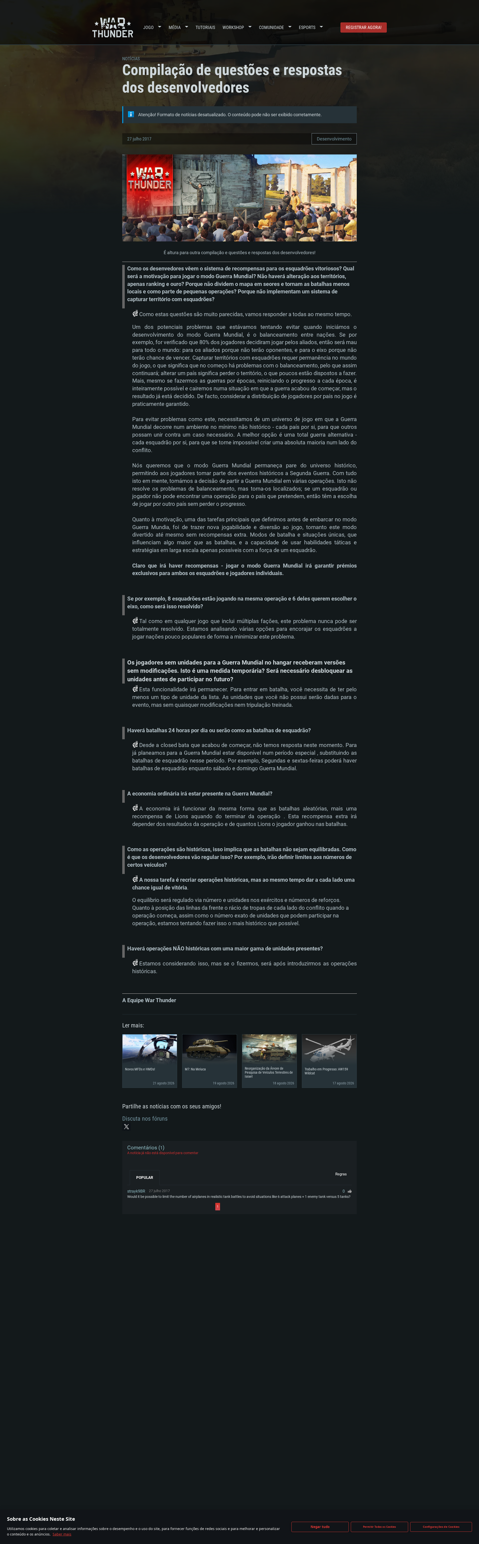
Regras (341, 1174)
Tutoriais (205, 27)
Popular (144, 1177)
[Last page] (264, 1206)
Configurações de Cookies (441, 1527)
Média (175, 27)
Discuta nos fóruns (145, 1118)
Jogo (148, 27)
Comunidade (271, 27)
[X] (126, 1126)
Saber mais (62, 1534)
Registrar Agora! (363, 27)
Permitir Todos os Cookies (379, 1527)
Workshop (233, 27)
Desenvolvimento (334, 138)
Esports (307, 27)
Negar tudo (320, 1527)
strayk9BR (136, 1191)
